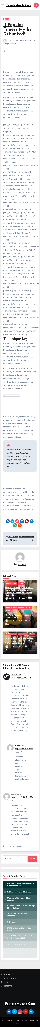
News (6, 19)
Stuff (8, 611)
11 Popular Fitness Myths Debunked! (17, 30)
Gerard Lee (16, 675)
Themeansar (20, 1024)
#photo (13, 44)
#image (6, 44)
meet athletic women (15, 607)
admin (12, 40)
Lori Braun (13, 598)
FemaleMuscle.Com (18, 5)
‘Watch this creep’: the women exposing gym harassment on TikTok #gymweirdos (19, 641)
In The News (11, 583)
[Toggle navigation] (2, 5)
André (17, 745)
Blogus (32, 1020)
